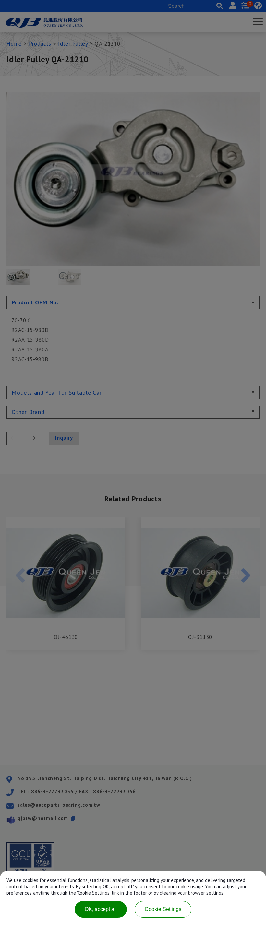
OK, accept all (101, 909)
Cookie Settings (163, 909)
